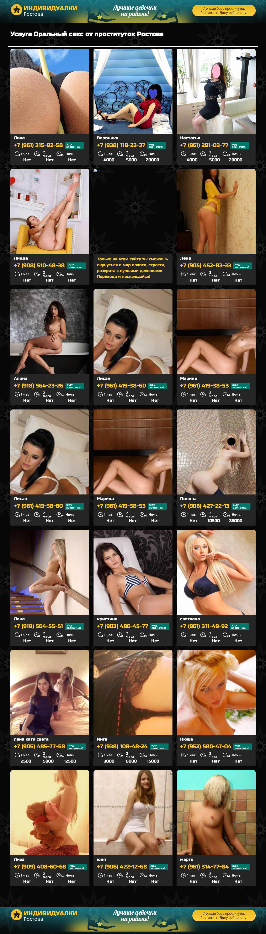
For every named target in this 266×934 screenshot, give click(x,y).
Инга (102, 739)
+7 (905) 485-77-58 (48, 746)
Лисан (103, 378)
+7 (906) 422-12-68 (131, 867)
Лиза (19, 859)
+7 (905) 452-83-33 (214, 265)
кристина (107, 619)
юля (101, 859)
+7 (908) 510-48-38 (48, 265)
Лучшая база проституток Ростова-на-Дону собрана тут (224, 10)
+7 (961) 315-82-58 (47, 145)
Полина (188, 498)
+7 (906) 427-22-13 (213, 506)
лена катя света (31, 739)
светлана (190, 619)
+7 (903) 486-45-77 (131, 626)
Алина (20, 378)
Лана (19, 619)
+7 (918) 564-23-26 (47, 386)
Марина (188, 378)
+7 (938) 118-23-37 (130, 145)
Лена (185, 258)
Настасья (190, 138)
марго (186, 859)
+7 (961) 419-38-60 (130, 386)
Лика (19, 138)
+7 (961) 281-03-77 (213, 145)
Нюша (186, 739)
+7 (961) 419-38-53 (213, 386)
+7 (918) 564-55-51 (47, 626)
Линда (21, 258)
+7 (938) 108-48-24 (131, 746)
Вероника (107, 138)
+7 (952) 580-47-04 (214, 746)
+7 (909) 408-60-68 (49, 867)
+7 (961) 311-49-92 (213, 626)
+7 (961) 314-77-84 (213, 867)
